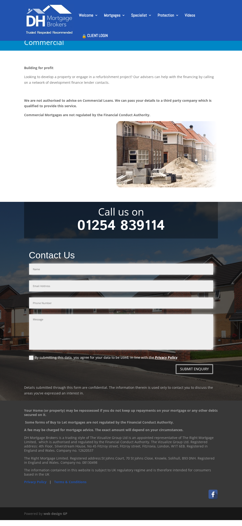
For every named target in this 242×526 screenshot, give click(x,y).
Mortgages (112, 15)
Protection (166, 15)
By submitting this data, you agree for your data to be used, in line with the (106, 358)
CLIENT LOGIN (97, 35)
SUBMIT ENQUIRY (194, 369)
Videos (190, 15)
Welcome (86, 15)
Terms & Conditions (70, 482)
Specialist (139, 15)
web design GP (55, 513)
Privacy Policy (166, 357)
